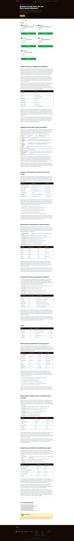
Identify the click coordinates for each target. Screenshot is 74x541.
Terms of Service (36, 532)
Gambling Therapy (20, 531)
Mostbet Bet (44, 1)
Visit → (45, 46)
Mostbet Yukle (39, 1)
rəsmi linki (37, 135)
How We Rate (36, 534)
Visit (51, 330)
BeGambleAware (27, 531)
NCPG (32, 531)
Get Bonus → (29, 46)
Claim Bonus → (45, 33)
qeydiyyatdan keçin (47, 494)
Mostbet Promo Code (55, 1)
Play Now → (28, 33)
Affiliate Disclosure (37, 533)
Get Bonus (22, 15)
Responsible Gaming (37, 535)
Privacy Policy (36, 531)
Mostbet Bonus (49, 1)
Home (41, 531)
